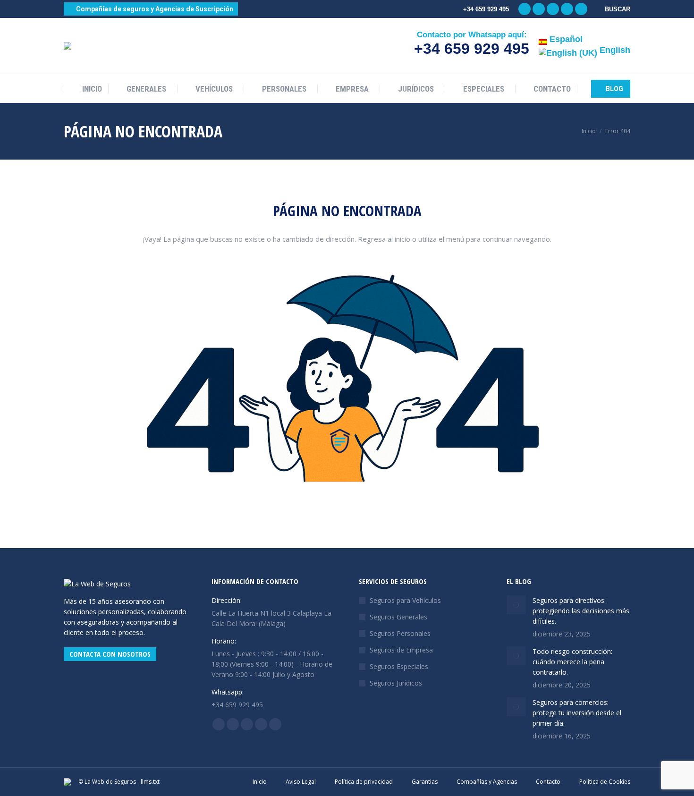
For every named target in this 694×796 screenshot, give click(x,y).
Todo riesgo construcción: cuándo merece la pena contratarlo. (572, 662)
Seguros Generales (398, 616)
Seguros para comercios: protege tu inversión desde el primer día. (577, 713)
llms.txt (150, 782)
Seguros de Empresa (401, 649)
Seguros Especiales (399, 666)
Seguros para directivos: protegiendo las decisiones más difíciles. (581, 611)
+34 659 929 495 (471, 48)
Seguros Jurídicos (396, 682)
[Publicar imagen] (516, 604)
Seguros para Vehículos (405, 600)
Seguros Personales (400, 633)
